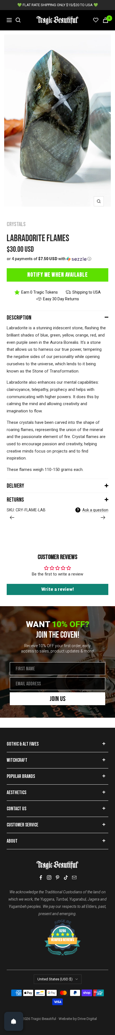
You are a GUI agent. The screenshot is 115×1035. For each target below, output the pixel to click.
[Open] (13, 1021)
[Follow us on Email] (74, 877)
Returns (15, 499)
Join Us (58, 699)
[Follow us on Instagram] (49, 877)
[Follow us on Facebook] (41, 877)
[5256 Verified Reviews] (57, 922)
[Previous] (12, 517)
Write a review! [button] (57, 589)
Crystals (16, 224)
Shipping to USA (86, 292)
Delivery (15, 485)
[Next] (103, 517)
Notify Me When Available (57, 274)
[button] (57, 259)
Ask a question (95, 510)
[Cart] (105, 20)
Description (19, 317)
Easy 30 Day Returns (61, 299)
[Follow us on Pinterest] (57, 877)
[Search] (18, 20)
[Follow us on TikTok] (66, 877)
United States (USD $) (55, 979)
